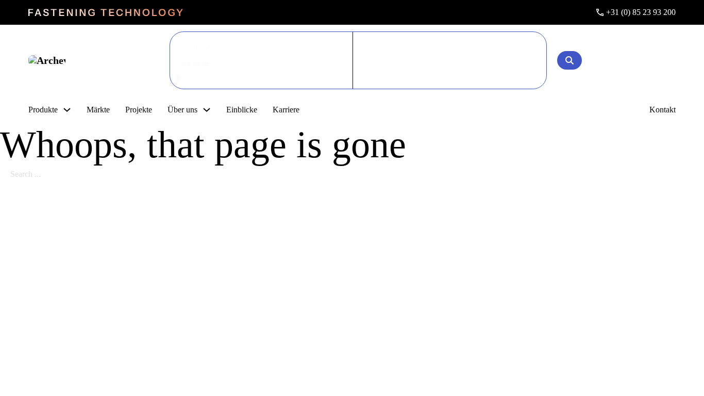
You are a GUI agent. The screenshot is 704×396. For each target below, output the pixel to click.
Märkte (98, 109)
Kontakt (662, 109)
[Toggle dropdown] (67, 110)
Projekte (138, 109)
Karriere (286, 109)
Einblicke (241, 109)
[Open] (569, 60)
